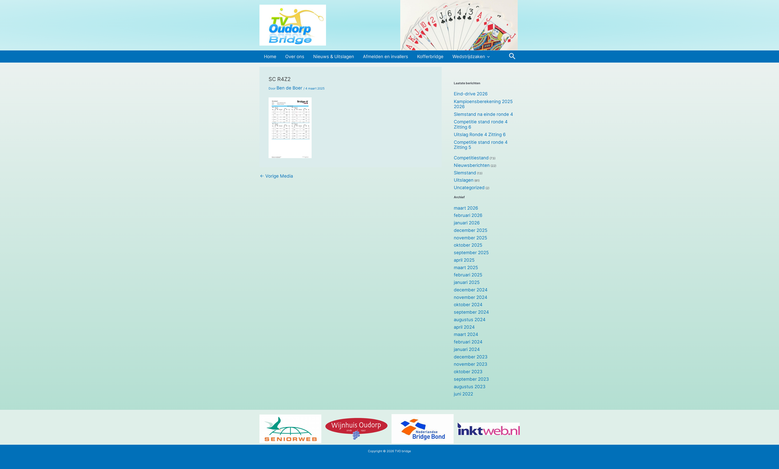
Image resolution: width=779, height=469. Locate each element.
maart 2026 (466, 208)
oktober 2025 (468, 245)
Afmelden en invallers (385, 56)
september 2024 (471, 312)
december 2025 (470, 230)
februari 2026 (468, 215)
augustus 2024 (469, 319)
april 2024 (464, 327)
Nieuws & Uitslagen (333, 56)
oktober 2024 (468, 304)
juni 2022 (463, 394)
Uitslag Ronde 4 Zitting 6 (480, 134)
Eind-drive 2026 (471, 93)
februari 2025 (468, 274)
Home (270, 56)
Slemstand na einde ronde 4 (483, 114)
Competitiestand (471, 157)
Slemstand (465, 172)
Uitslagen (463, 180)
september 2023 (471, 379)
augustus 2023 (469, 386)
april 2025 (464, 260)
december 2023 (470, 356)
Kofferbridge (430, 56)
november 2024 (470, 297)
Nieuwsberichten (472, 165)
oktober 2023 (468, 371)
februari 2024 (468, 341)
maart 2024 (466, 334)
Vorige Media (276, 176)
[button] (487, 56)
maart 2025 (466, 267)
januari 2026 (467, 222)
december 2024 (470, 289)
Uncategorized (469, 187)
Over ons (294, 56)
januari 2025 (467, 282)
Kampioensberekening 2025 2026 (483, 104)
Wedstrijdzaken (468, 56)
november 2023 (470, 364)
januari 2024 (467, 349)
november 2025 (470, 237)
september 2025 (471, 252)
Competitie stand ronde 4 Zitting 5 (481, 145)
